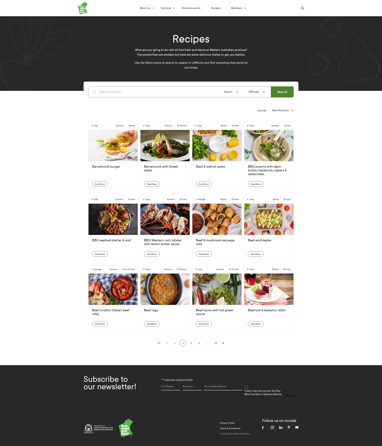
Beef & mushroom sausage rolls (215, 242)
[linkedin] (280, 427)
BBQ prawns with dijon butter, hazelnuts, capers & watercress (267, 170)
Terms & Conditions (230, 428)
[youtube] (296, 427)
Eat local (166, 8)
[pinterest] (289, 427)
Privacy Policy (227, 423)
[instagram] (272, 427)
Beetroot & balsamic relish (267, 310)
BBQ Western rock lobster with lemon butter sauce (163, 242)
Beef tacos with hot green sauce (215, 312)
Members (236, 8)
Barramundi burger (106, 167)
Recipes (215, 8)
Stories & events (191, 8)
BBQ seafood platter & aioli (111, 240)
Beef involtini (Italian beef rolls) (110, 312)
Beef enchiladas (259, 240)
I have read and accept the (263, 392)
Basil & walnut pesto (210, 167)
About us (145, 8)
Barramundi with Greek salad (161, 168)
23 (216, 343)
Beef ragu (151, 310)
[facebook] (263, 427)
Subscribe (292, 396)
